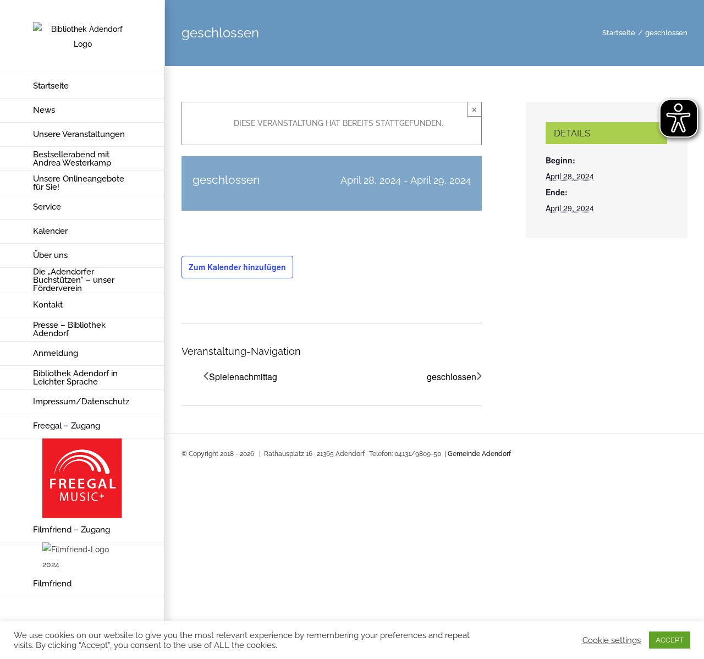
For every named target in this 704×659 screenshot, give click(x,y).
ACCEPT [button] (670, 640)
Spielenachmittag (243, 376)
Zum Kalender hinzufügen (237, 266)
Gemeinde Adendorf (479, 454)
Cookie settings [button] (611, 640)
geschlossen (451, 376)
